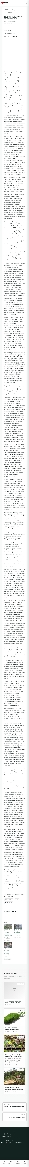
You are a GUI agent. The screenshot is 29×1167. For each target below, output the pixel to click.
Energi (6, 9)
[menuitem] (4, 1162)
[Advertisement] (14, 52)
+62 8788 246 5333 (9, 1140)
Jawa (12, 9)
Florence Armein (11, 21)
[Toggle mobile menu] (26, 2)
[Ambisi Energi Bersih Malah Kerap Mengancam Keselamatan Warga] (8, 945)
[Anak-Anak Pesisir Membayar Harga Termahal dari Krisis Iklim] (18, 926)
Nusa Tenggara (9, 12)
